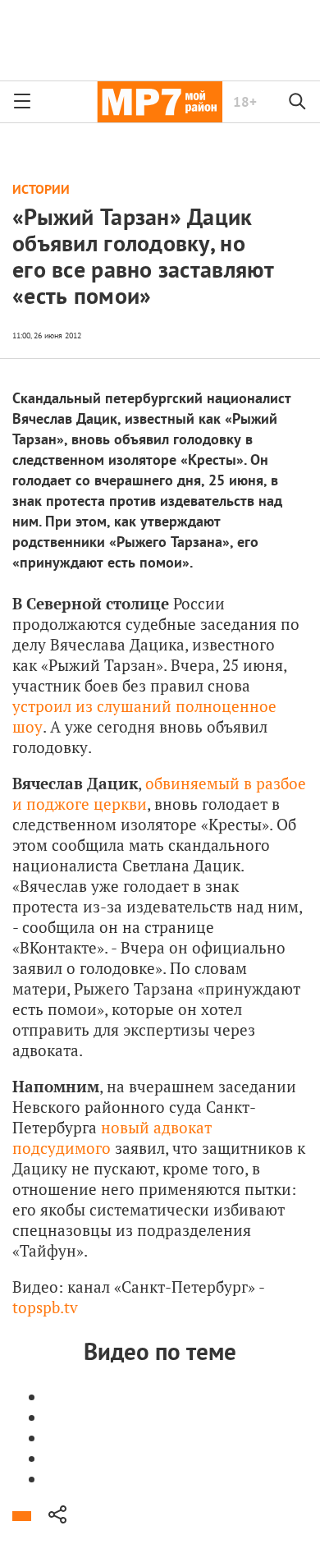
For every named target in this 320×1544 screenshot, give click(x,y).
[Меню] (22, 101)
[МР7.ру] (159, 101)
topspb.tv (45, 1307)
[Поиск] (298, 101)
